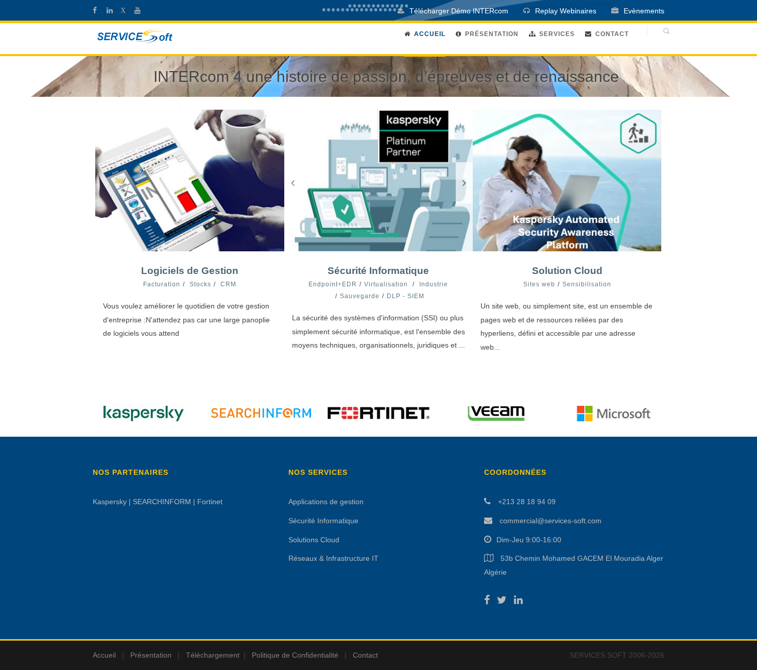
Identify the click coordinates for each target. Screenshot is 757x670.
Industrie (433, 284)
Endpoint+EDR (332, 284)
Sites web (539, 284)
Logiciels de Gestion (189, 270)
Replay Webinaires (565, 11)
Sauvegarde (360, 296)
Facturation (161, 284)
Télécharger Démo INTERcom (458, 11)
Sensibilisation (586, 284)
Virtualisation (386, 284)
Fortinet (209, 501)
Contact (612, 34)
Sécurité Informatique (378, 270)
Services (557, 34)
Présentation (492, 34)
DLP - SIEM (405, 296)
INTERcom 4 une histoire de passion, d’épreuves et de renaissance (386, 76)
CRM (228, 284)
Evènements (644, 11)
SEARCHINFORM (162, 501)
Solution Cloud (567, 270)
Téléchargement (212, 655)
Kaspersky (110, 501)
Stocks (200, 284)
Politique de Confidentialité (295, 655)
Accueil (429, 34)
